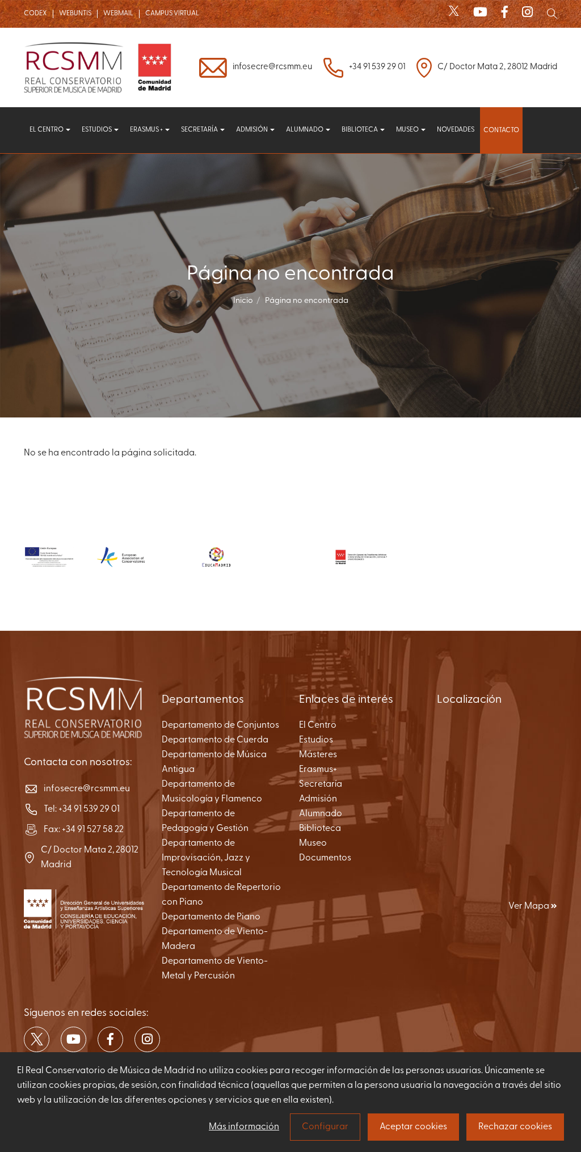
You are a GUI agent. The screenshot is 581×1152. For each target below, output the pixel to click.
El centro (47, 129)
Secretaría (200, 129)
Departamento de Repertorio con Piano (221, 895)
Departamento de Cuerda (215, 740)
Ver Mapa (529, 906)
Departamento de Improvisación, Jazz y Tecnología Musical (206, 858)
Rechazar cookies (515, 1127)
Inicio (243, 301)
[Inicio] (101, 67)
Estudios (97, 129)
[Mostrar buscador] (552, 14)
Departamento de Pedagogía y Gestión (205, 821)
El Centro (317, 725)
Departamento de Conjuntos (220, 725)
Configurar (325, 1127)
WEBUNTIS (75, 13)
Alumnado (305, 129)
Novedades (455, 129)
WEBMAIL (118, 13)
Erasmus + (147, 129)
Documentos (325, 858)
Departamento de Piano (211, 917)
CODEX (35, 13)
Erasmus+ (318, 769)
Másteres (318, 754)
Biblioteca (360, 129)
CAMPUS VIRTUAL (172, 13)
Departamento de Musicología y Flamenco (212, 792)
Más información (244, 1127)
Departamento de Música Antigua (214, 762)
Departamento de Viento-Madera (215, 939)
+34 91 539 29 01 (377, 67)
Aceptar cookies (413, 1127)
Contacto (501, 130)
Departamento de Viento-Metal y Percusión (215, 969)
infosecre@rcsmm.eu (272, 67)
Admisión (252, 129)
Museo (408, 129)
